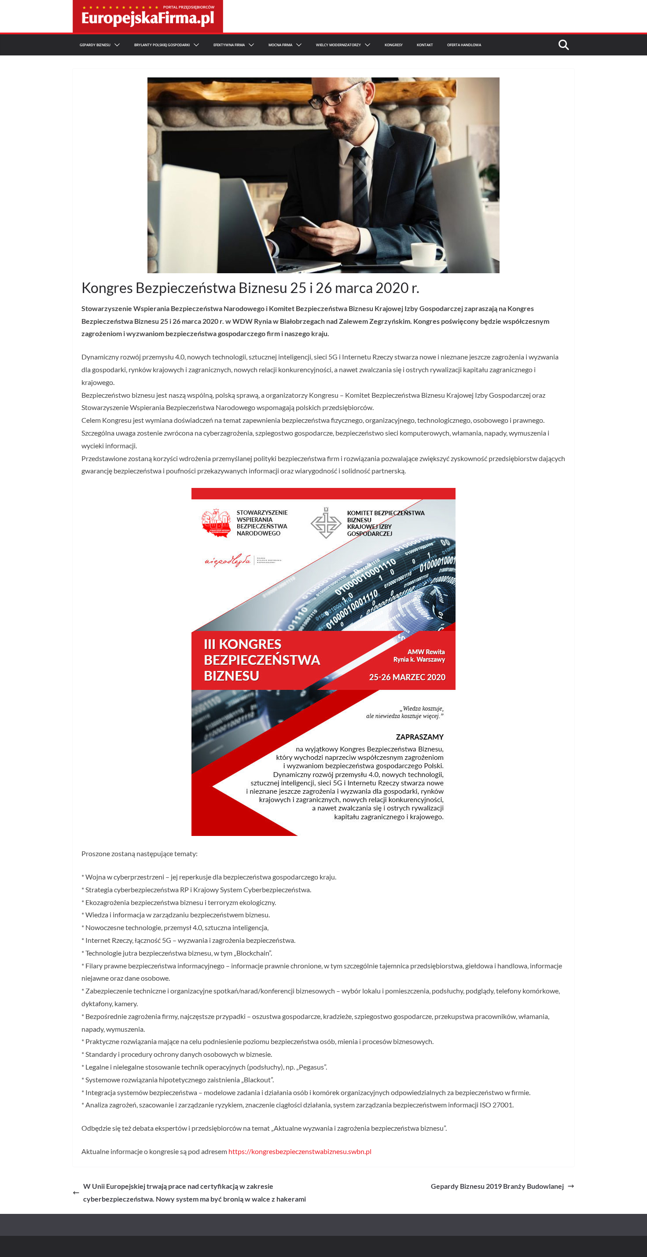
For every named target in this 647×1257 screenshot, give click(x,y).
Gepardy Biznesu (95, 44)
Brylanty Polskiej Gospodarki (162, 44)
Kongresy (394, 44)
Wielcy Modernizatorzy (338, 44)
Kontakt (425, 44)
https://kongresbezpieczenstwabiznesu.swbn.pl (299, 1151)
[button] (115, 44)
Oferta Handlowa (464, 44)
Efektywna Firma (229, 44)
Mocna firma (280, 44)
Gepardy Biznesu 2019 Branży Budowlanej (497, 1186)
